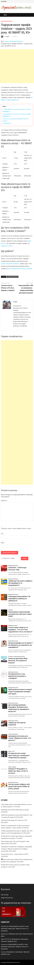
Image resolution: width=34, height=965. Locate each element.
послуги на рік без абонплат (10, 264)
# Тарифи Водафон (12, 276)
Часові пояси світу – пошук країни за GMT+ (15, 854)
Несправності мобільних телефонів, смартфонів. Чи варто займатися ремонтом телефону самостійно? (16, 849)
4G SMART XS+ (14, 100)
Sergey (7, 36)
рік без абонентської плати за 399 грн (20, 269)
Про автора (4, 895)
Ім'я (2, 533)
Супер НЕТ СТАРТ (6, 246)
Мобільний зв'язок (6, 21)
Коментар (4, 500)
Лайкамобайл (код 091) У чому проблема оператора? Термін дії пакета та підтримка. (15, 928)
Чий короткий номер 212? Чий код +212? (14, 820)
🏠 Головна (4, 41)
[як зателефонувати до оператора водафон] (13, 911)
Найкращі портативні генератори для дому (15, 810)
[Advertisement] (17, 66)
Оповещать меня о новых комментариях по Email (16, 528)
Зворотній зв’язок (7, 898)
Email (3, 542)
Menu (5, 15)
